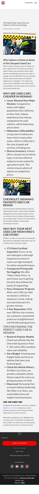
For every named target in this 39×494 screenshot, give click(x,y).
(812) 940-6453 (29, 2)
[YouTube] (17, 466)
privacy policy (30, 478)
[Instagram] (22, 466)
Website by (18, 482)
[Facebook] (12, 466)
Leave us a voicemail (19, 443)
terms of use (23, 478)
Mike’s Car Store (11, 408)
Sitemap (17, 480)
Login (22, 480)
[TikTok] (27, 466)
